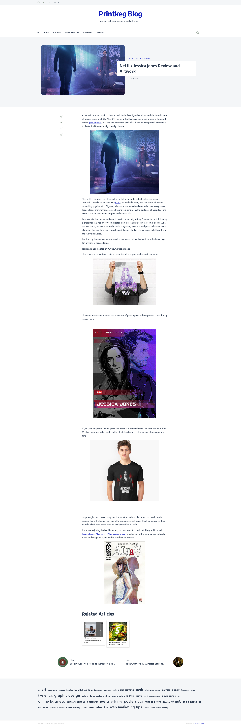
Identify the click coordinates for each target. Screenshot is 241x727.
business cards (110, 690)
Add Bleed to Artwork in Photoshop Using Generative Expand (92, 640)
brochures (98, 690)
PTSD (117, 202)
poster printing (111, 701)
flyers (42, 695)
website (146, 708)
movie (139, 696)
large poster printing (100, 696)
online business (51, 701)
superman (61, 708)
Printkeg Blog (120, 13)
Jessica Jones (95, 122)
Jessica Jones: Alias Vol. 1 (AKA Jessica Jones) (104, 534)
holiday (85, 695)
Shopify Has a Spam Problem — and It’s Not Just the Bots (118, 643)
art (44, 689)
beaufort (69, 690)
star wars (43, 707)
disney (175, 690)
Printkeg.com (199, 723)
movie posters (169, 696)
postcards (92, 702)
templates (95, 707)
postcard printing (76, 701)
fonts (50, 696)
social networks (192, 702)
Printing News (152, 702)
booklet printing (83, 690)
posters (130, 701)
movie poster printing (152, 696)
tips (106, 707)
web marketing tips (126, 707)
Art (38, 32)
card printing (126, 690)
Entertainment (72, 32)
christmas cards (152, 689)
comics (166, 690)
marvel (130, 696)
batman (61, 690)
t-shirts (84, 708)
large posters (118, 695)
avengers (52, 689)
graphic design (67, 695)
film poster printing (188, 690)
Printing (101, 32)
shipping (166, 702)
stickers (53, 708)
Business (57, 32)
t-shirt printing (73, 707)
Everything (88, 32)
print (140, 701)
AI (39, 690)
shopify (176, 701)
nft (178, 696)
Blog (46, 32)
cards (139, 689)
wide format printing (159, 707)
